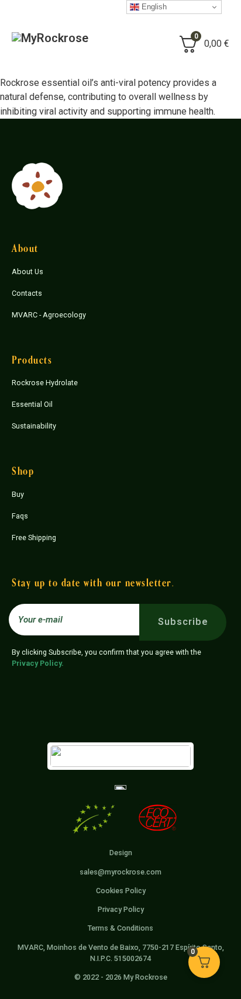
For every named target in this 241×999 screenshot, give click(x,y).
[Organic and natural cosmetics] (158, 819)
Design (120, 852)
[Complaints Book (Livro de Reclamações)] (120, 787)
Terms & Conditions (120, 928)
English (153, 6)
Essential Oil (32, 404)
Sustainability (34, 425)
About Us (27, 271)
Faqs (20, 515)
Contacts (27, 293)
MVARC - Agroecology (49, 314)
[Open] (133, 43)
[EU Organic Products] (93, 821)
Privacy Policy (36, 663)
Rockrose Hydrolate (45, 382)
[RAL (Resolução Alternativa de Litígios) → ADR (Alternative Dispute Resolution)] (120, 755)
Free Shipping (34, 537)
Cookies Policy (121, 890)
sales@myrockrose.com (120, 871)
